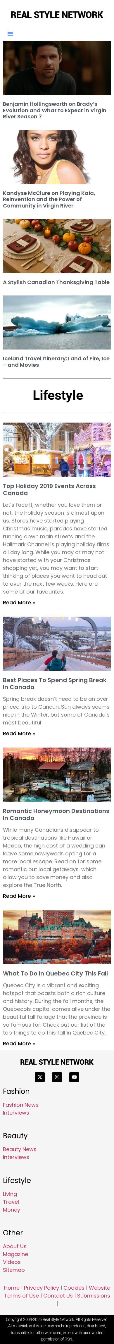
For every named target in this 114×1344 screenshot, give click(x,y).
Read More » (19, 602)
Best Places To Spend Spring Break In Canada (54, 683)
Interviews (16, 1112)
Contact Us (58, 1295)
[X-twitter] (40, 1077)
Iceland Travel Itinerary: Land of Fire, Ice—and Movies (56, 362)
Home (12, 1287)
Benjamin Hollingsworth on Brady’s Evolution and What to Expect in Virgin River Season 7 (54, 110)
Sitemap (14, 1270)
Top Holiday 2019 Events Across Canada (49, 489)
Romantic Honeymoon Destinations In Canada (56, 814)
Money (11, 1209)
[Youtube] (74, 1077)
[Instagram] (57, 1077)
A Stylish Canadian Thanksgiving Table (56, 282)
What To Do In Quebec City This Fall (55, 973)
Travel (11, 1201)
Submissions (93, 1295)
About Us (15, 1246)
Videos (12, 1262)
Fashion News (21, 1104)
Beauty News (20, 1149)
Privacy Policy (41, 1287)
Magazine (15, 1254)
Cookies (73, 1287)
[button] (10, 33)
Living (10, 1194)
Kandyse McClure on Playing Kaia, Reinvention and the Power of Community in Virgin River (49, 199)
